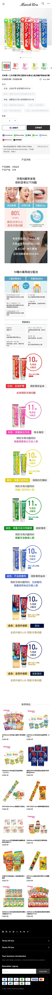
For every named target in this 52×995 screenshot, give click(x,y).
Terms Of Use (8, 941)
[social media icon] (3, 932)
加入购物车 (13, 128)
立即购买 (38, 128)
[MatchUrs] (29, 4)
